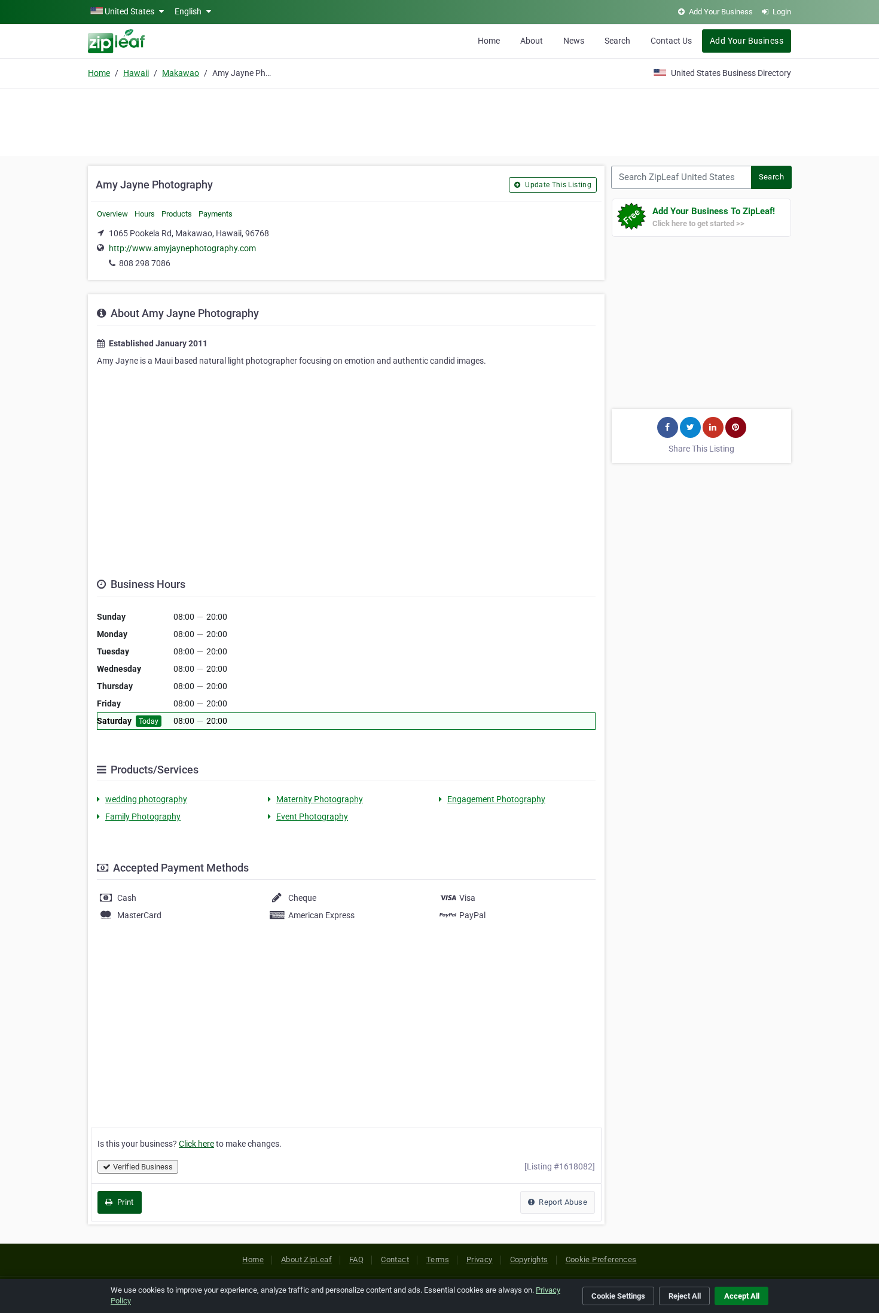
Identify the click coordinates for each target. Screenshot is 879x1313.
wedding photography (146, 799)
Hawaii (136, 73)
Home (489, 40)
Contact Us (671, 40)
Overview (112, 213)
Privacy (479, 1259)
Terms (437, 1259)
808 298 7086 (144, 263)
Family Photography (143, 816)
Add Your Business (746, 40)
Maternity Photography (319, 799)
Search (617, 40)
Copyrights (529, 1259)
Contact (395, 1259)
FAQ (356, 1259)
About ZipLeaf (306, 1259)
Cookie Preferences (601, 1259)
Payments (216, 213)
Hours (145, 213)
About (531, 40)
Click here (196, 1144)
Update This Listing (557, 185)
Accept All (741, 1295)
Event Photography (312, 816)
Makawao (180, 73)
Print (124, 1202)
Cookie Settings (618, 1295)
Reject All (685, 1295)
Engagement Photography (496, 799)
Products (176, 213)
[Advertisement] (439, 121)
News (573, 40)
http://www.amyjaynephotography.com (182, 248)
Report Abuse (562, 1202)
